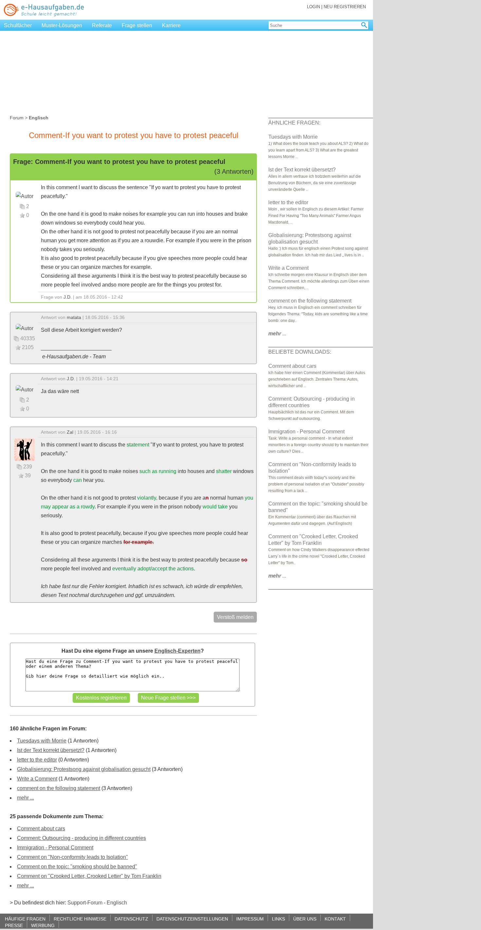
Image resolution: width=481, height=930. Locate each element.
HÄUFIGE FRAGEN (25, 918)
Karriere (171, 25)
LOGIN (313, 6)
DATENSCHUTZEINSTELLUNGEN (192, 918)
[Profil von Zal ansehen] (24, 449)
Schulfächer (18, 25)
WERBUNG (43, 925)
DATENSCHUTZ (131, 918)
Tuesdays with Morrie (41, 740)
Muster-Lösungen (62, 25)
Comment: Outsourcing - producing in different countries (81, 838)
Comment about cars (41, 828)
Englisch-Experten (177, 651)
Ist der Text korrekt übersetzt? (50, 750)
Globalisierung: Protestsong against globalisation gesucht (84, 769)
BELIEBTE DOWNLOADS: (299, 352)
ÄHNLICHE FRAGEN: (294, 123)
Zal (70, 432)
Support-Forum (84, 902)
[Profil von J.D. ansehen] (24, 196)
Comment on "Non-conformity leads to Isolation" (72, 857)
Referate (102, 25)
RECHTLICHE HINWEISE (80, 918)
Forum (17, 117)
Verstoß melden (235, 617)
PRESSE (14, 925)
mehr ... (25, 798)
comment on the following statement (58, 788)
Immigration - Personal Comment (55, 847)
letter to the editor (37, 759)
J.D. (67, 297)
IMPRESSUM (250, 918)
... (277, 333)
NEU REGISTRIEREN (345, 6)
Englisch (117, 902)
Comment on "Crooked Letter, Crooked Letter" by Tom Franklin (89, 876)
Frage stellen (137, 25)
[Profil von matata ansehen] (24, 328)
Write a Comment (37, 779)
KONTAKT (335, 918)
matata (74, 317)
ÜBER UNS (304, 918)
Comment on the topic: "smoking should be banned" (77, 866)
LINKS (278, 918)
